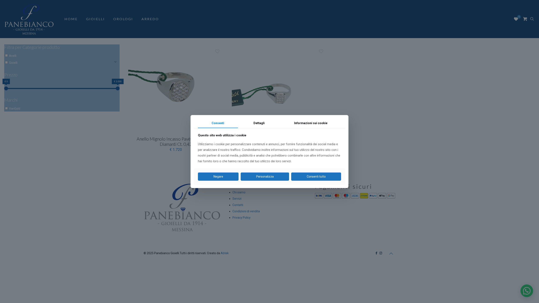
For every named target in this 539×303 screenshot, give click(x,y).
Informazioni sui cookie (310, 123)
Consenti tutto (316, 176)
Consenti (218, 123)
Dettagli (259, 123)
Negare (218, 176)
